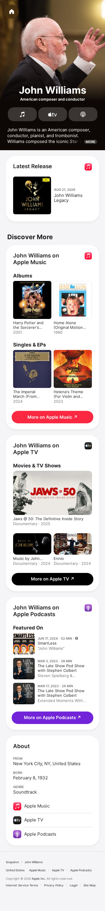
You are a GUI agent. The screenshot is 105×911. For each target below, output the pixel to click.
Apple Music (37, 870)
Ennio (59, 558)
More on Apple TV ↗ (52, 579)
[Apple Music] (22, 114)
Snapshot (12, 862)
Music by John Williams (26, 558)
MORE (90, 142)
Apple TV (58, 870)
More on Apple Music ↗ (52, 417)
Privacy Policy (54, 885)
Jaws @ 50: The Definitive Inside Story (48, 518)
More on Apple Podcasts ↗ (52, 717)
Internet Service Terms (22, 885)
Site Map (89, 885)
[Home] (12, 12)
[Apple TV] (52, 114)
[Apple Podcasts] (83, 114)
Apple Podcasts (81, 870)
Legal (73, 885)
